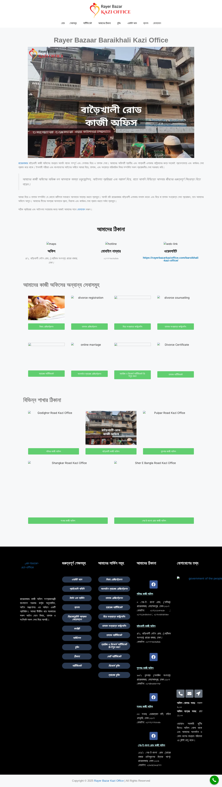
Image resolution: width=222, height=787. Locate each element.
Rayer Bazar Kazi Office (109, 780)
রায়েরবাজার (23, 163)
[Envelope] (189, 694)
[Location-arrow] (198, 694)
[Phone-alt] (180, 694)
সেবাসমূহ (73, 23)
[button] (74, 23)
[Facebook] (154, 584)
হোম (63, 23)
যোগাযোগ (157, 23)
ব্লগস (145, 23)
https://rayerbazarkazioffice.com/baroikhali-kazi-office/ (170, 259)
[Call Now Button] (214, 780)
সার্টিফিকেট (87, 23)
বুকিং (119, 23)
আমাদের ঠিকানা (104, 23)
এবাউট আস (132, 23)
